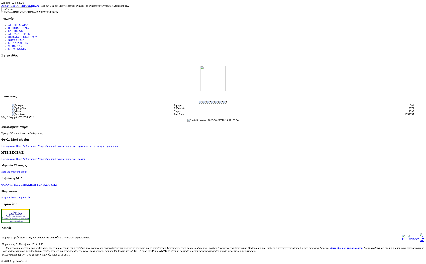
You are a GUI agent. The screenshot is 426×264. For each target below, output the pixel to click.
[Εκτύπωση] (413, 238)
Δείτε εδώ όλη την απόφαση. (346, 248)
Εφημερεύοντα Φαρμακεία (15, 197)
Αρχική (5, 5)
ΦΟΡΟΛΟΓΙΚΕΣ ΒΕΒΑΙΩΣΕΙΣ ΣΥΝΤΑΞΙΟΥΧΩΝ (29, 184)
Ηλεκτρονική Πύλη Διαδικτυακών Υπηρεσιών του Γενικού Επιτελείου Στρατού (43, 159)
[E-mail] (422, 240)
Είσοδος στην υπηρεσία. (14, 171)
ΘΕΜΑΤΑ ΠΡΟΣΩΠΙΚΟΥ (24, 5)
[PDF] (404, 238)
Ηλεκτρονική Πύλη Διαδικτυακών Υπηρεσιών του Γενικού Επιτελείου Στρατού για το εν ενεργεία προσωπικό (59, 146)
